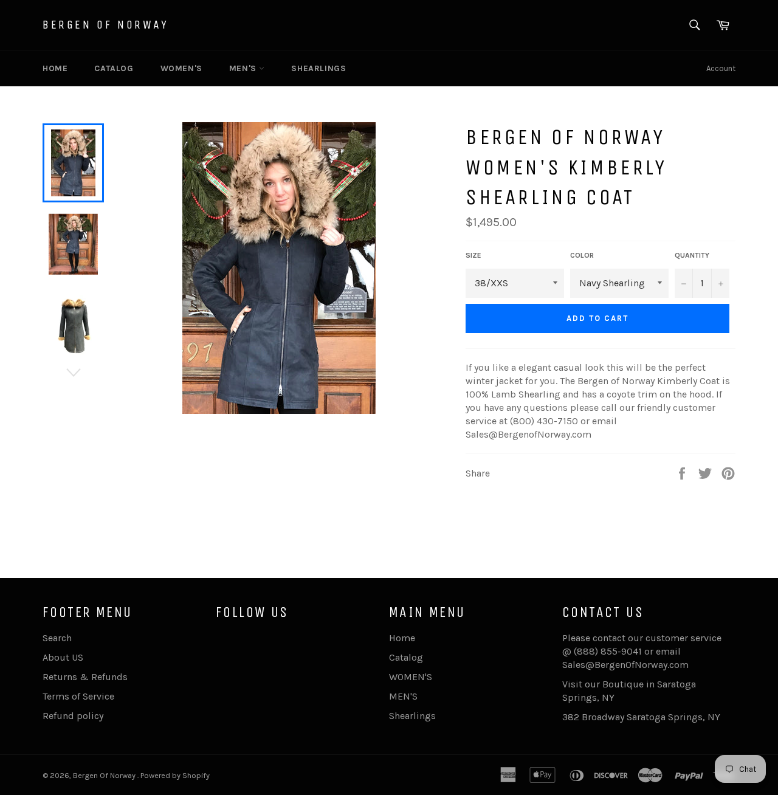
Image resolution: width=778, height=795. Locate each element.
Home (55, 68)
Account (720, 68)
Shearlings (318, 68)
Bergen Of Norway (106, 25)
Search (57, 638)
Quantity (692, 255)
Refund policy (73, 715)
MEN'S (244, 68)
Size (473, 255)
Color (582, 255)
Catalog (113, 68)
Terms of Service (78, 696)
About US (63, 657)
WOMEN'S (181, 68)
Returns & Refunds (85, 677)
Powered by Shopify (175, 775)
